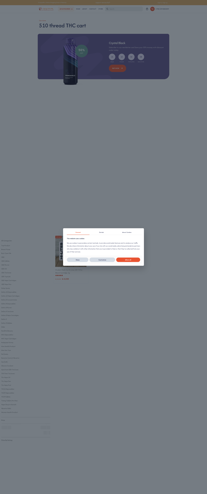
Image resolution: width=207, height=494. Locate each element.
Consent (78, 232)
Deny (78, 260)
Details (101, 232)
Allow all (128, 260)
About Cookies (127, 232)
